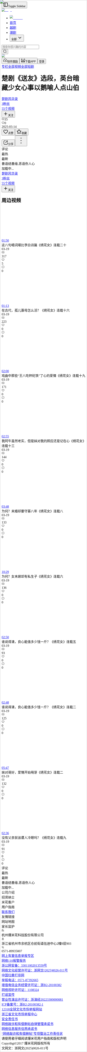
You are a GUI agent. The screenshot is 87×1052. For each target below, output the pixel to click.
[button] (43, 882)
